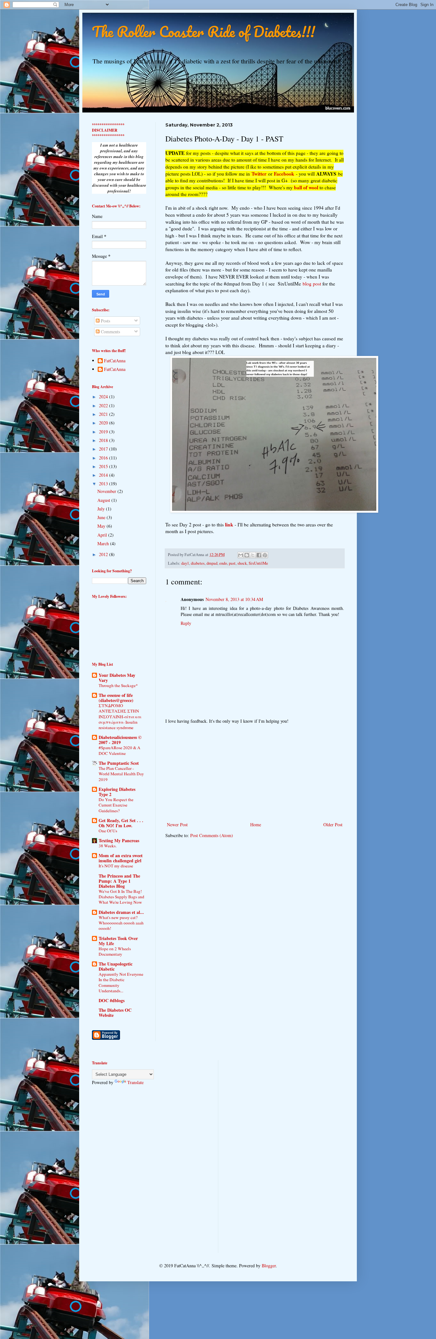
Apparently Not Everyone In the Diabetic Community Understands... (121, 982)
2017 (104, 449)
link (229, 524)
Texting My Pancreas (119, 840)
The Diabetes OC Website (115, 1012)
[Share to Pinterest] (265, 555)
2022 (104, 405)
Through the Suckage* (118, 685)
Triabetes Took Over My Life (118, 941)
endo (223, 563)
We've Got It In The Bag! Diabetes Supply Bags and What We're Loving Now (121, 896)
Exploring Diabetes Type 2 (117, 792)
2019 (104, 432)
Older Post (332, 824)
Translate (135, 1082)
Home (255, 824)
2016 (104, 458)
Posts (105, 321)
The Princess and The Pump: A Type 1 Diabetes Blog (119, 880)
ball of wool (306, 187)
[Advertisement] (255, 773)
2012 (104, 554)
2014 (104, 475)
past (232, 563)
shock (242, 563)
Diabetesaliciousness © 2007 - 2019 (120, 740)
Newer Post (177, 824)
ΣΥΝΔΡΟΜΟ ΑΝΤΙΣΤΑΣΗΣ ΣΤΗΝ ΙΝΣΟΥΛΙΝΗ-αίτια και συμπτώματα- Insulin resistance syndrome (120, 716)
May (102, 526)
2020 (104, 423)
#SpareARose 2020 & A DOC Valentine (119, 750)
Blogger (269, 1266)
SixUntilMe (258, 563)
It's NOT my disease (116, 866)
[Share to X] (253, 555)
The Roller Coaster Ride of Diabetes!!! (203, 31)
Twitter (259, 173)
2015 (104, 466)
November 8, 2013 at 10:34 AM (234, 599)
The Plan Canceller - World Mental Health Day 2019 (121, 773)
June (102, 517)
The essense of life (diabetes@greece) (116, 698)
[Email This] (240, 555)
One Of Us (108, 831)
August (104, 500)
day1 (185, 563)
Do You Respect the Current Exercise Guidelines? (116, 805)
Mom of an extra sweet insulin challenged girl (121, 858)
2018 (104, 440)
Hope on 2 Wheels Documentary (115, 951)
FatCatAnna (114, 361)
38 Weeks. (108, 846)
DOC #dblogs (111, 1000)
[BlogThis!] (247, 555)
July (101, 509)
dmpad (212, 563)
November (107, 491)
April (102, 535)
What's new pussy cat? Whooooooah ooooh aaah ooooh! (121, 923)
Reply (186, 623)
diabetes (198, 563)
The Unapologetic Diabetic (115, 966)
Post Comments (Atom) (211, 835)
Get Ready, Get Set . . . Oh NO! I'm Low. (121, 823)
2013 (104, 484)
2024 (104, 397)
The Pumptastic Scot (119, 763)
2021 (104, 414)
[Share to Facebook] (259, 555)
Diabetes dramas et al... (121, 912)
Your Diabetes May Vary (117, 678)
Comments (110, 332)
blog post (312, 283)
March (103, 543)
